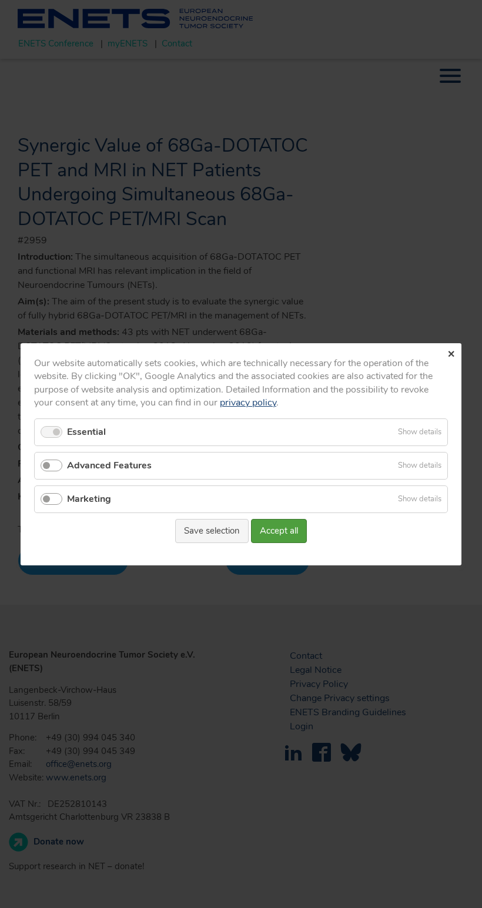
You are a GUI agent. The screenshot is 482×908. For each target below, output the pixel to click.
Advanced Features (109, 464)
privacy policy (248, 402)
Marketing (89, 498)
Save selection (212, 531)
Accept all (279, 531)
